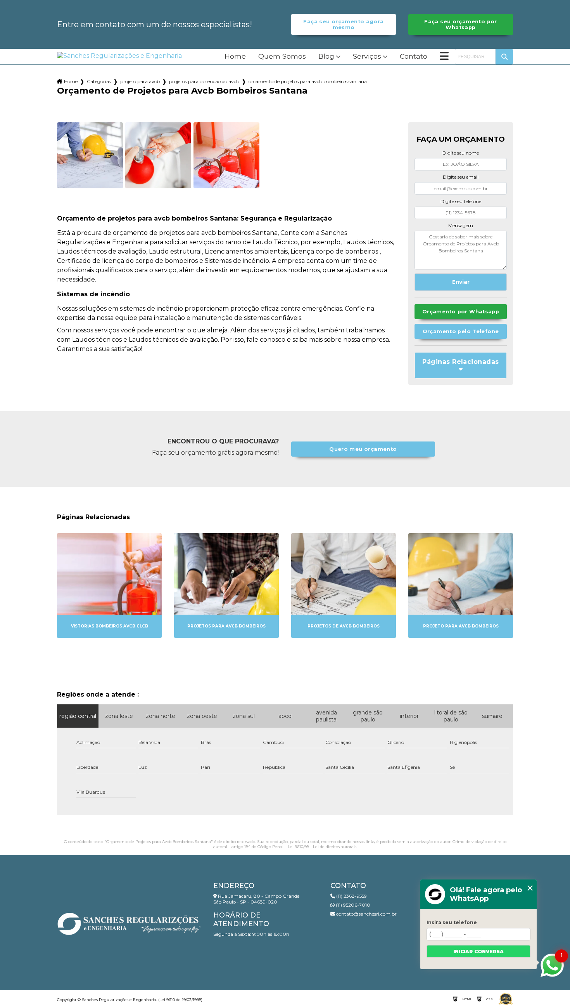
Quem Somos (282, 56)
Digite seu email (460, 177)
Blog (326, 56)
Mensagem (460, 225)
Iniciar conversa (478, 951)
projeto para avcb (140, 81)
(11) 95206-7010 (352, 905)
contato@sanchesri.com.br (366, 914)
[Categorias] (444, 57)
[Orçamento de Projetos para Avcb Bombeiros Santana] (90, 155)
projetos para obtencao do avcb (204, 81)
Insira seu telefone (452, 922)
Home (235, 56)
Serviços (367, 56)
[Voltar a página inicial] (119, 55)
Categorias (99, 81)
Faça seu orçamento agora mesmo (343, 24)
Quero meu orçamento (363, 449)
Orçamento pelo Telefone (461, 331)
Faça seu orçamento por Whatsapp (460, 24)
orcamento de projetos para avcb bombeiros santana (308, 81)
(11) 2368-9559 (351, 896)
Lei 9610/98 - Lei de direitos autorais (322, 846)
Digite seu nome (460, 153)
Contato (413, 56)
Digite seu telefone (460, 201)
